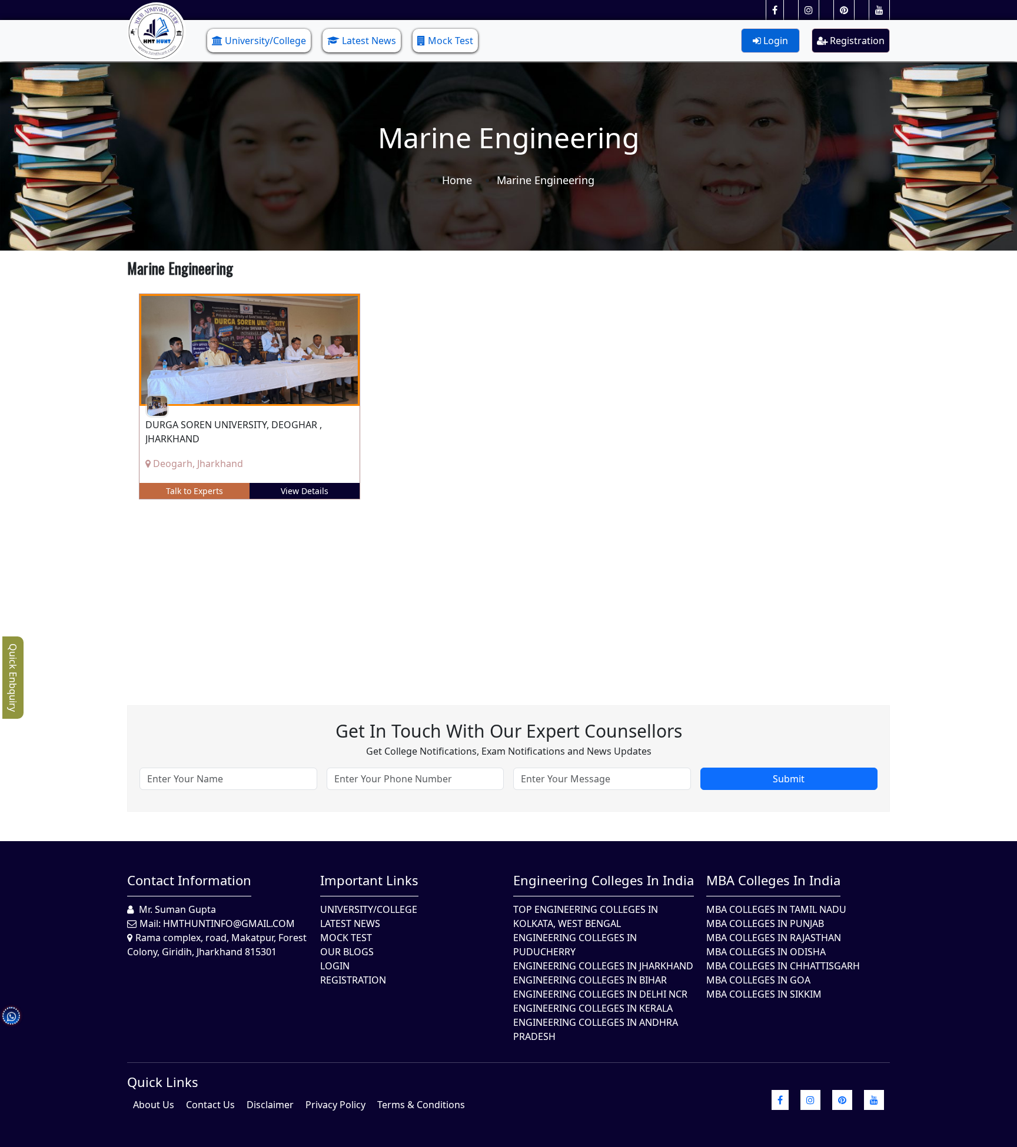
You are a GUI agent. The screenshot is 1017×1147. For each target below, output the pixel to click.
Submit (789, 778)
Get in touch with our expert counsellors (508, 731)
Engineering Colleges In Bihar (590, 979)
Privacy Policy (335, 1104)
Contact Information (189, 880)
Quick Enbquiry (12, 677)
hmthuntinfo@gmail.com (229, 923)
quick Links (162, 1082)
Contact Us (210, 1104)
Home (457, 180)
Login (774, 40)
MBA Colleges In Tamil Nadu (776, 909)
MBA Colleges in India (773, 880)
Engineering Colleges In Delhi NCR (600, 994)
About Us (153, 1104)
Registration (856, 40)
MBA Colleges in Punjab (765, 923)
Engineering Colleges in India (603, 880)
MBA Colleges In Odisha (766, 951)
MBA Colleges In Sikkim (764, 994)
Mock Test (450, 40)
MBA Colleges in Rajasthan (773, 937)
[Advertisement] (480, 593)
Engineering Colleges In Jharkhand (603, 965)
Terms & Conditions (421, 1104)
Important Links (369, 880)
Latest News (369, 40)
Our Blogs (347, 951)
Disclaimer (270, 1104)
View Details (304, 490)
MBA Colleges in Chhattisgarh (783, 965)
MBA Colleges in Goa (758, 979)
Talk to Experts (194, 490)
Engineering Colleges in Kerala (593, 1008)
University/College (265, 40)
